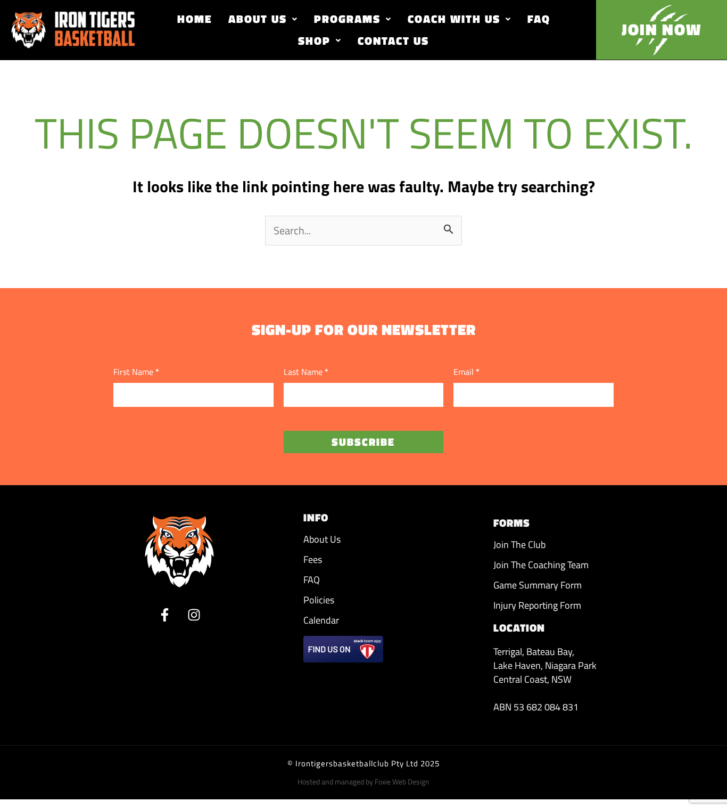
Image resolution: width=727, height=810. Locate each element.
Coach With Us (454, 18)
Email (466, 371)
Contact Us (393, 40)
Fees (312, 559)
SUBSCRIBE (363, 441)
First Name (136, 371)
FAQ (538, 18)
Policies (318, 600)
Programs (347, 18)
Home (194, 18)
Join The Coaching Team (541, 565)
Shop (314, 40)
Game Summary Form (537, 585)
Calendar (321, 620)
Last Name (306, 371)
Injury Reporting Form (537, 605)
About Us (257, 18)
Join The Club (519, 544)
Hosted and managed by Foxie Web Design (363, 781)
